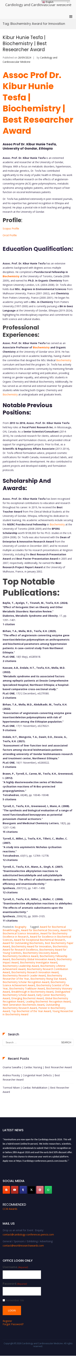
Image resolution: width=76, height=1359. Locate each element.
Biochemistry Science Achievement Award (34, 983)
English (49, 2)
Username (15, 1267)
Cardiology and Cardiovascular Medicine (38, 4)
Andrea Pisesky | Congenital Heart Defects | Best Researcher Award (31, 1077)
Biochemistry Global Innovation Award (33, 959)
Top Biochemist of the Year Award (31, 1011)
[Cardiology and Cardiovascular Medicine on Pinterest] (40, 1190)
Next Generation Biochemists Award (23, 1004)
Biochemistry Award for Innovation (31, 946)
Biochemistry (11, 276)
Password (15, 1284)
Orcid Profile (10, 235)
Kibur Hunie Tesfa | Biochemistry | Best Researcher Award (25, 43)
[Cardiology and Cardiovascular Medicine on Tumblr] (23, 1190)
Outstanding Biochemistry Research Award (31, 1006)
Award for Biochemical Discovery (40, 930)
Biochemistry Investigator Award (38, 962)
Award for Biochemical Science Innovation (37, 931)
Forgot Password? (13, 1324)
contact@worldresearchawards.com (23, 1245)
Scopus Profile (11, 228)
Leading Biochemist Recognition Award (48, 1001)
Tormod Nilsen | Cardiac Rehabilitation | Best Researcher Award (36, 1090)
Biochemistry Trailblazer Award (27, 988)
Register (7, 1321)
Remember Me (15, 1300)
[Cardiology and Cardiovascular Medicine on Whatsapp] (48, 1190)
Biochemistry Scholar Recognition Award (26, 982)
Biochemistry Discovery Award (40, 952)
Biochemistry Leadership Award (21, 966)
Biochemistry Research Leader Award (24, 975)
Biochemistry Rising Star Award (48, 978)
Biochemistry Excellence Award (20, 956)
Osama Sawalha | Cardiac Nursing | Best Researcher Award (37, 1067)
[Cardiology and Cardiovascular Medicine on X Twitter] (31, 1190)
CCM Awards (10, 1208)
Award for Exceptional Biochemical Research (39, 939)
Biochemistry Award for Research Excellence (35, 948)
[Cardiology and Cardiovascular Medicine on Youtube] (14, 1190)
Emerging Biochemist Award (27, 998)
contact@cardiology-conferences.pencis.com (28, 1234)
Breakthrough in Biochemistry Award (32, 991)
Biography (20, 926)
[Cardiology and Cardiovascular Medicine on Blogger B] (6, 1190)
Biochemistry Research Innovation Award (35, 972)
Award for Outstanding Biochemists (23, 943)
